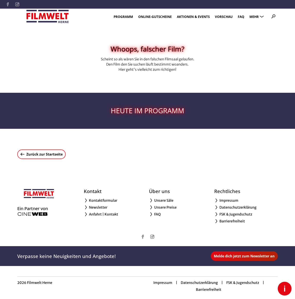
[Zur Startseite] (47, 16)
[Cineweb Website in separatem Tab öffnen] (32, 214)
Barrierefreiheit (208, 289)
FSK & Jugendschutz (242, 282)
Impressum (162, 282)
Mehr (254, 16)
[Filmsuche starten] (273, 16)
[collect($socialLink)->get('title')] (7, 4)
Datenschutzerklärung (199, 282)
